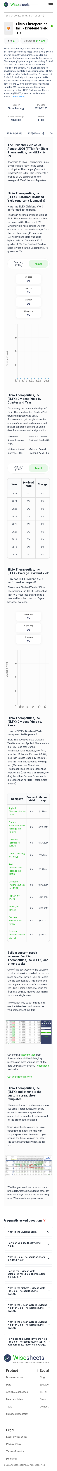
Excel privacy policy (16, 1436)
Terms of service (15, 1451)
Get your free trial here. (19, 1076)
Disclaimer (11, 1458)
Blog (42, 1377)
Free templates (14, 1399)
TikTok (43, 1392)
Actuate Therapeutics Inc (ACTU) (17, 934)
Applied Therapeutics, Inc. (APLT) (17, 811)
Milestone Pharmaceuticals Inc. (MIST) (17, 884)
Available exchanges (17, 1392)
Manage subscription (17, 1414)
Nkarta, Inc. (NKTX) (14, 908)
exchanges (43, 1065)
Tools (9, 1406)
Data (8, 1384)
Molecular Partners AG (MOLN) (15, 842)
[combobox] (28, 15)
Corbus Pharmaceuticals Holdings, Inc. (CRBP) (17, 827)
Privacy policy (13, 1444)
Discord (44, 1399)
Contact (44, 1406)
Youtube (44, 1384)
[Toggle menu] (50, 4)
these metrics (27, 1054)
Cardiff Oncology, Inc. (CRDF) (17, 855)
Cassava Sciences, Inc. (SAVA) (15, 920)
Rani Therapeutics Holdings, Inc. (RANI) (15, 869)
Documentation (14, 1377)
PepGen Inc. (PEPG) (14, 897)
